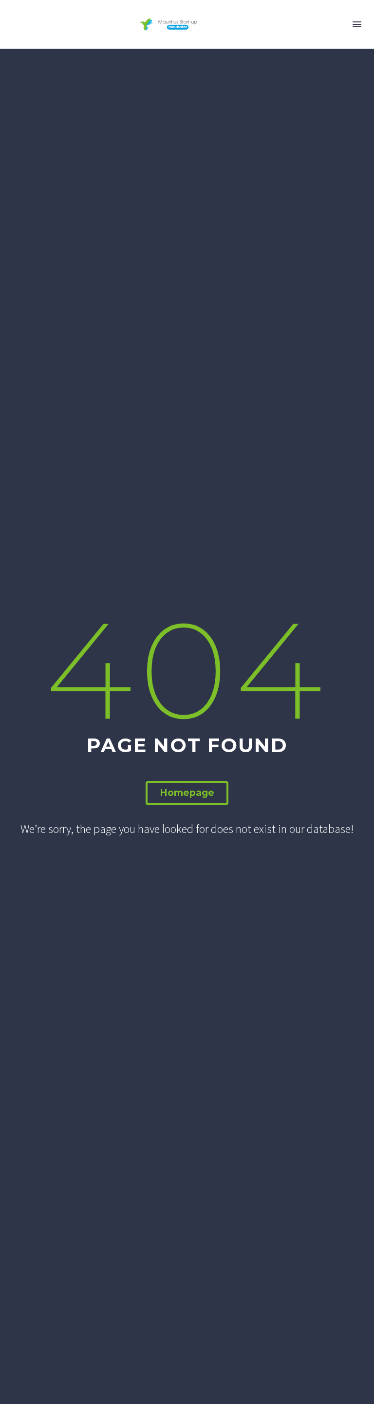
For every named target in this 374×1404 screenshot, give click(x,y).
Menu (357, 24)
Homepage (187, 792)
